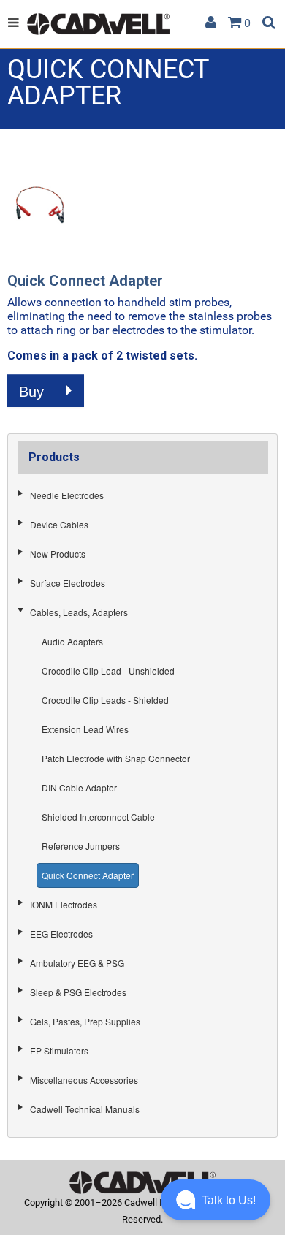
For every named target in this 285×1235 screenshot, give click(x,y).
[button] (215, 1199)
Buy (33, 392)
